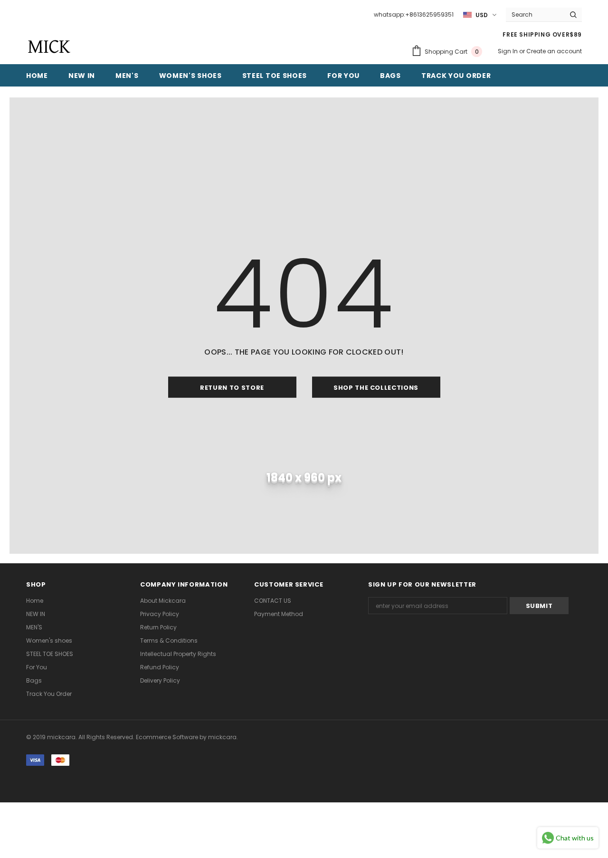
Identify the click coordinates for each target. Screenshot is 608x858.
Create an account (554, 51)
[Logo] (48, 46)
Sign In (508, 51)
